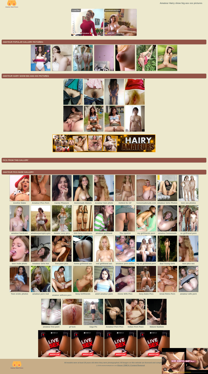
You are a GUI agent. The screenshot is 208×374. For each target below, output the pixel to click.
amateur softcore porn (61, 295)
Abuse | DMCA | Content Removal (131, 365)
